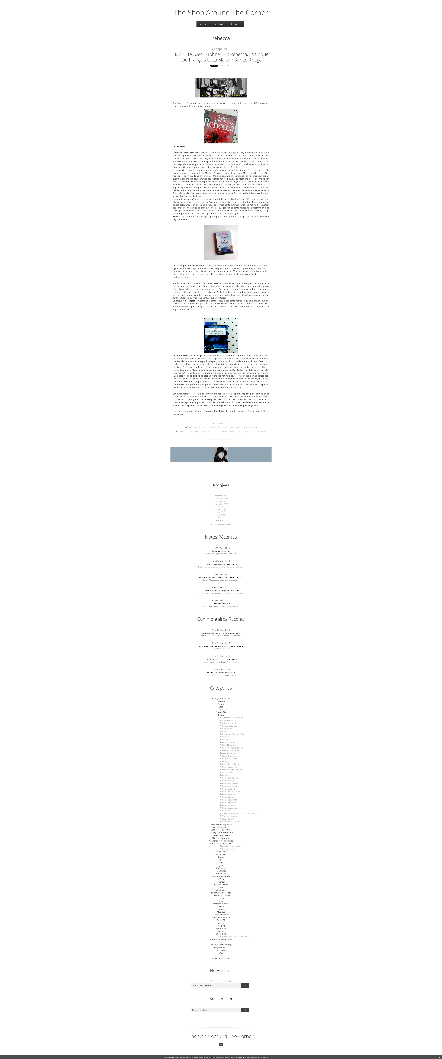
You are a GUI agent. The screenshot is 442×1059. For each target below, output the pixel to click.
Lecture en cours (229, 753)
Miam (221, 906)
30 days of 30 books (221, 698)
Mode (221, 909)
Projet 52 (221, 920)
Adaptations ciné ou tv (232, 717)
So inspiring (221, 928)
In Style (221, 879)
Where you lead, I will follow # (236, 936)
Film (221, 862)
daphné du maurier (189, 431)
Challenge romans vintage (221, 840)
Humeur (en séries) (221, 876)
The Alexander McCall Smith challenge (239, 813)
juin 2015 (221, 512)
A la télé (221, 701)
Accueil (204, 24)
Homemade (221, 873)
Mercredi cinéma (221, 903)
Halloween (221, 868)
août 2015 (221, 506)
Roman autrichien (230, 786)
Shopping (221, 925)
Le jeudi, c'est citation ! (232, 747)
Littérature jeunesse (231, 756)
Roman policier (229, 802)
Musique (221, 911)
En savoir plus (263, 1057)
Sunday (221, 931)
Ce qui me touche (221, 827)
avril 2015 (221, 517)
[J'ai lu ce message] (440, 1057)
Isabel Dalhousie (229, 745)
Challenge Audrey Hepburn (221, 832)
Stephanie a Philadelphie (210, 646)
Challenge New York (221, 838)
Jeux (221, 887)
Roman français (229, 794)
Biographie (227, 728)
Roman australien (230, 783)
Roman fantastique (231, 791)
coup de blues (221, 854)
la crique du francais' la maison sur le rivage (229, 431)
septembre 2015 (221, 504)
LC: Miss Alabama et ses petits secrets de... (221, 590)
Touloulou (210, 659)
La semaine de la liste (221, 892)
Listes (221, 898)
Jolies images (221, 890)
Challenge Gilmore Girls (233, 734)
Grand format (209, 427)
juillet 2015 (221, 509)
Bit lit (224, 731)
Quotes (221, 923)
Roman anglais (251, 427)
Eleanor (210, 672)
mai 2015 (221, 515)
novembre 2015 (221, 498)
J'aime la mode (221, 884)
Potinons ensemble (221, 917)
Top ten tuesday (229, 816)
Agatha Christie (229, 720)
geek (221, 865)
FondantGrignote (210, 633)
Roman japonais (229, 797)
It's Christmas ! (229, 849)
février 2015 (221, 520)
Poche (240, 427)
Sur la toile (221, 933)
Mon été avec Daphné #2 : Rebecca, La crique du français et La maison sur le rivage (222, 57)
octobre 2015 (221, 501)
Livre (221, 901)
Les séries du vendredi (221, 895)
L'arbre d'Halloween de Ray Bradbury (221, 564)
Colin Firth (221, 851)
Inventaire (221, 881)
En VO (225, 739)
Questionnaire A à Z (221, 603)
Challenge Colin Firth (221, 835)
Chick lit (225, 736)
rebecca (203, 431)
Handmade (221, 870)
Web (221, 953)
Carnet (225, 709)
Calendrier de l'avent (231, 846)
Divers (221, 857)
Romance (226, 810)
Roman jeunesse (229, 799)
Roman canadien (230, 788)
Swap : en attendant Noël (221, 939)
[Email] (221, 1044)
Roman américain (230, 777)
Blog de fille (221, 712)
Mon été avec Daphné (227, 427)
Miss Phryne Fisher (230, 767)
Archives (219, 24)
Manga (225, 761)
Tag (221, 942)
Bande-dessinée (229, 726)
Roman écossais (229, 808)
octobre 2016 (221, 495)
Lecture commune (230, 750)
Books (198, 427)
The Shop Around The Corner (221, 12)
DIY (221, 860)
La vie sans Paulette (221, 551)
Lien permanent (221, 423)
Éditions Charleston (231, 821)
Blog (221, 706)
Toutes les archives (222, 524)
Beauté (221, 704)
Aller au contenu (8, 2)
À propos (236, 24)
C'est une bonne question (221, 824)
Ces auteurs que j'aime (221, 829)
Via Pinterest (221, 950)
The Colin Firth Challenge (221, 944)
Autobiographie (229, 723)
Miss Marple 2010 (230, 764)
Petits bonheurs (221, 914)
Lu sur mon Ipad (229, 758)
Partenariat (227, 772)
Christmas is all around (221, 843)
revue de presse (229, 818)
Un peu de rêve (221, 947)
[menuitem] (203, 24)
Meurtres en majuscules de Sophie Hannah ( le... (221, 577)
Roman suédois (229, 805)
